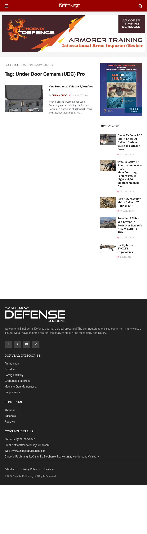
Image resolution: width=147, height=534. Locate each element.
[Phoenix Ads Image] (73, 33)
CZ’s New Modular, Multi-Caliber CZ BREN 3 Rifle (129, 202)
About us (10, 410)
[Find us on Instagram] (35, 344)
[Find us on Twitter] (17, 344)
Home (8, 64)
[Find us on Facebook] (8, 344)
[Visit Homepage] (73, 6)
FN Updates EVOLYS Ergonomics (125, 249)
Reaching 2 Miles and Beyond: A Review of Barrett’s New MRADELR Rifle (130, 225)
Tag (16, 64)
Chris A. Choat (59, 95)
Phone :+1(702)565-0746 (20, 439)
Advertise (10, 469)
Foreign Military (14, 375)
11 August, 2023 (79, 95)
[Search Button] (140, 6)
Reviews (10, 421)
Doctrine (10, 369)
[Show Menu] (6, 6)
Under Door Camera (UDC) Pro (37, 64)
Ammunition (12, 363)
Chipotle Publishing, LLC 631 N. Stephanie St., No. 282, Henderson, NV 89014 (52, 456)
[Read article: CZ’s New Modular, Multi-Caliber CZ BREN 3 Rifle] (108, 202)
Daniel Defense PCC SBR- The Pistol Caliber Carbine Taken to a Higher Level (130, 142)
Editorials (10, 416)
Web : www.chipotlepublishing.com (25, 451)
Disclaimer (48, 469)
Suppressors (12, 392)
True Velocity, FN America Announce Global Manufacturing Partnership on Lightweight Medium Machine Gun (130, 174)
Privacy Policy (29, 469)
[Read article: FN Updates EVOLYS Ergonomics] (108, 249)
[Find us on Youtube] (26, 344)
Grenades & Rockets (17, 381)
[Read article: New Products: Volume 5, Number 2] (24, 98)
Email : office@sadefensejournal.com (27, 445)
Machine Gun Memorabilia (21, 386)
